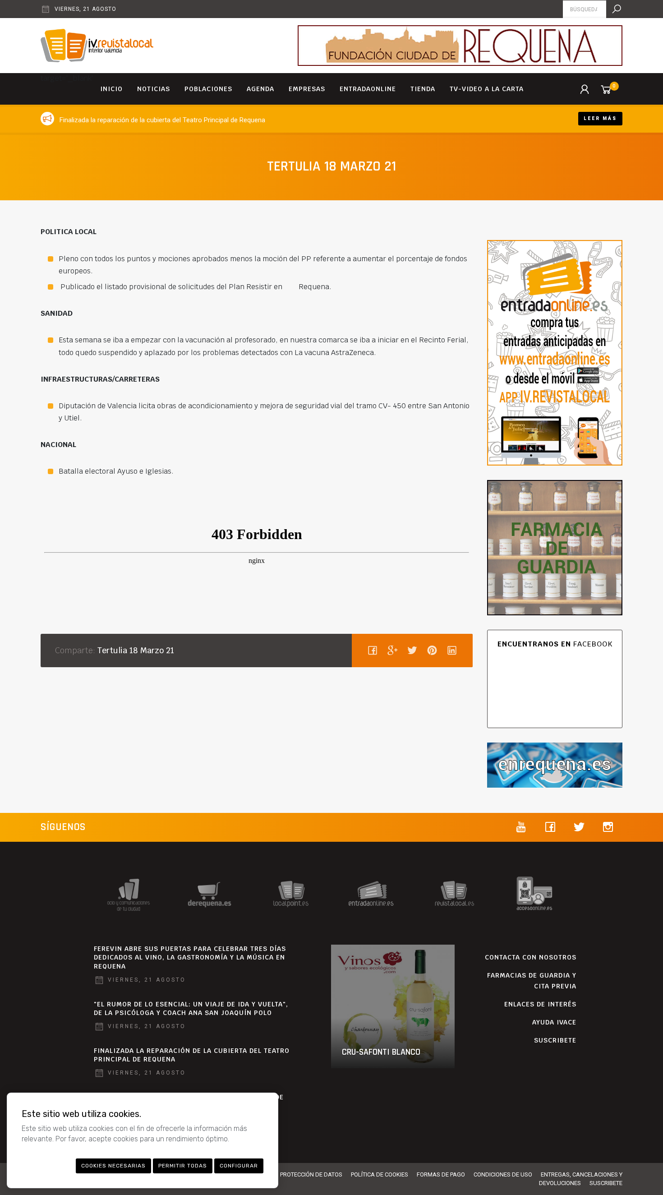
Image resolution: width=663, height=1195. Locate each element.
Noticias (153, 89)
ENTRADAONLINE (368, 89)
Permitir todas (182, 1166)
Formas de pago (441, 1174)
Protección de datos (311, 1174)
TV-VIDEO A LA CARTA (487, 89)
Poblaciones (208, 89)
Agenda (260, 89)
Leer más (600, 118)
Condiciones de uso (503, 1174)
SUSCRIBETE (555, 1040)
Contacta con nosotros (530, 957)
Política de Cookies (379, 1174)
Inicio (111, 89)
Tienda (422, 89)
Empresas (307, 89)
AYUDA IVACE (554, 1022)
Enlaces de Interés (540, 1004)
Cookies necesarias (113, 1166)
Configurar (239, 1166)
